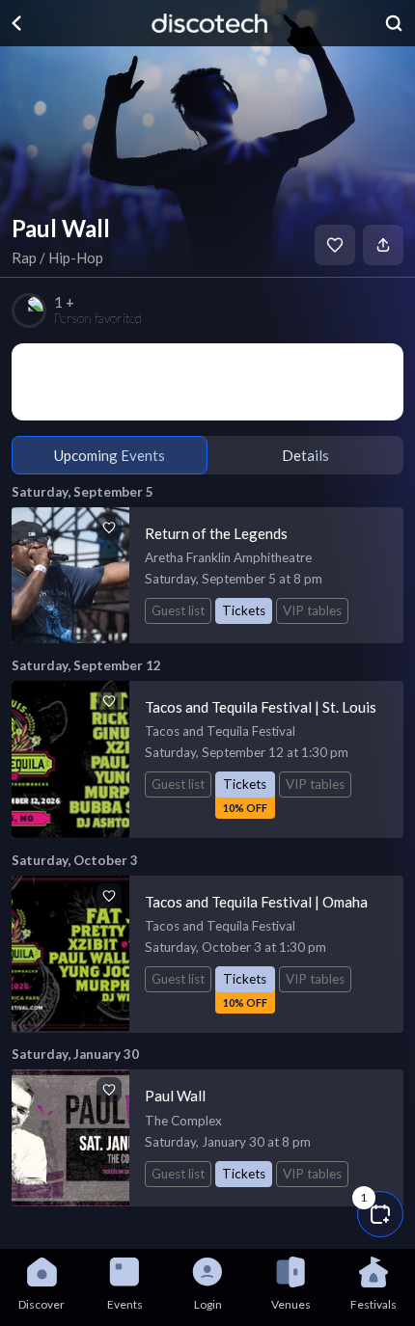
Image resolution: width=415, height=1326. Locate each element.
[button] (380, 1214)
